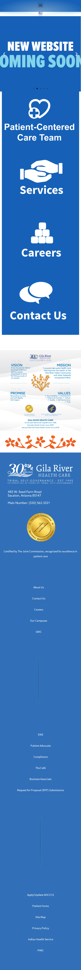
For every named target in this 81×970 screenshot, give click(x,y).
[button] (40, 5)
